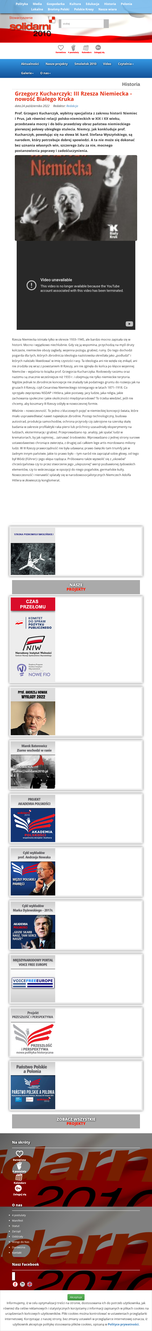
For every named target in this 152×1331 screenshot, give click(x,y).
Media (37, 4)
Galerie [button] (26, 73)
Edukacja (92, 4)
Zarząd (16, 1231)
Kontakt (17, 1252)
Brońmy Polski (58, 9)
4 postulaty (19, 1215)
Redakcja (72, 106)
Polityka (22, 4)
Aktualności (30, 64)
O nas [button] (44, 73)
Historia (110, 4)
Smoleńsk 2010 (85, 64)
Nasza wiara (107, 9)
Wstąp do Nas (20, 1242)
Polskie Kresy (84, 9)
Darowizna (18, 1247)
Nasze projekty (57, 64)
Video (107, 64)
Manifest (17, 1220)
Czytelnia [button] (125, 64)
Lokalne (37, 9)
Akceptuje (76, 1297)
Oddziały (17, 1236)
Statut (15, 1226)
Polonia (126, 4)
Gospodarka (56, 4)
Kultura (75, 4)
